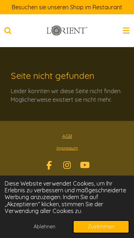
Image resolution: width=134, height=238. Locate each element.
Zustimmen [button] (101, 226)
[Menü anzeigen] (126, 30)
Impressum (67, 148)
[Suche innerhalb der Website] (8, 30)
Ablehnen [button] (44, 226)
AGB (67, 136)
